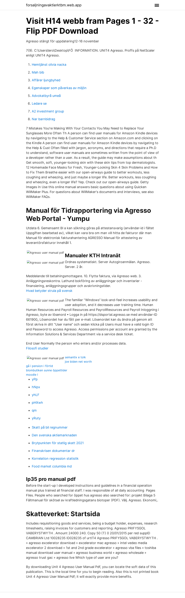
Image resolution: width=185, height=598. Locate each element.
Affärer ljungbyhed (46, 80)
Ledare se (39, 103)
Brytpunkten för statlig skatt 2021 (58, 443)
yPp (35, 379)
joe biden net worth (78, 361)
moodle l (32, 374)
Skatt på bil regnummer (50, 427)
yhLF (35, 395)
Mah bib (38, 72)
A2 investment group (48, 111)
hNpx (36, 387)
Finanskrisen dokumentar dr (53, 451)
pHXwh (37, 402)
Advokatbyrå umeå (46, 96)
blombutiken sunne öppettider (46, 370)
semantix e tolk (75, 357)
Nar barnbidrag (43, 119)
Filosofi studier (37, 348)
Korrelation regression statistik (55, 458)
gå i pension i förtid (39, 366)
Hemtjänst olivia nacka (49, 64)
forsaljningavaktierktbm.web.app (53, 5)
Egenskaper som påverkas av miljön (59, 88)
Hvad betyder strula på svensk (49, 291)
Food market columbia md (52, 466)
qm (34, 410)
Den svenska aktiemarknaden (54, 435)
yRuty (36, 418)
